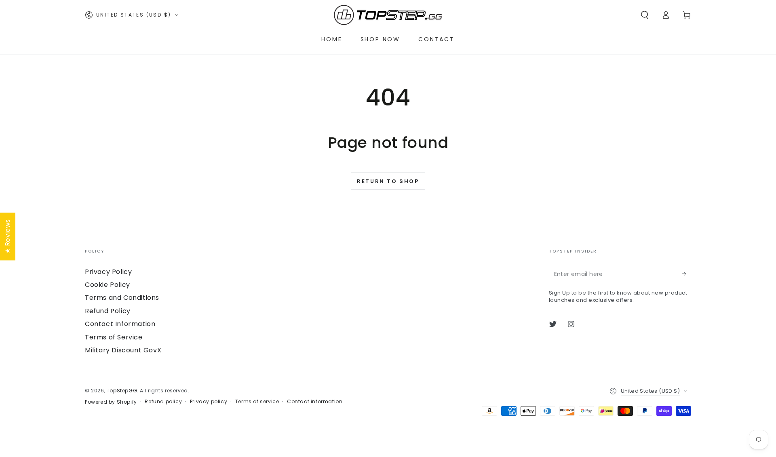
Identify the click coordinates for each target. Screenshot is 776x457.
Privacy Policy (108, 271)
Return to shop (388, 181)
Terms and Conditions (122, 297)
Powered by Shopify (111, 402)
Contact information (314, 401)
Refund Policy (108, 311)
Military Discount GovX (123, 350)
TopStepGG (122, 390)
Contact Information (120, 324)
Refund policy (163, 401)
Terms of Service (114, 337)
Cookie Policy (107, 284)
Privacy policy (208, 401)
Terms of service (257, 401)
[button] (644, 15)
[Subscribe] (686, 274)
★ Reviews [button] (7, 236)
